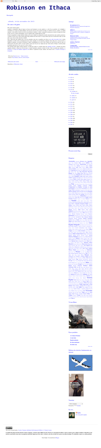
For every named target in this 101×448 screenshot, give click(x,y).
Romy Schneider (80, 272)
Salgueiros (70, 275)
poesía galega (80, 262)
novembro (73, 91)
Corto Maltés (90, 188)
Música (70, 250)
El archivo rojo (73, 344)
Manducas (16, 57)
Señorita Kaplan (26, 57)
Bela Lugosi (81, 170)
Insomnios (80, 218)
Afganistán (77, 161)
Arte (70, 167)
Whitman (90, 295)
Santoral (88, 275)
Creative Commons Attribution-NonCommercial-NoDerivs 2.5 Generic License (35, 430)
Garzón (77, 205)
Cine (72, 184)
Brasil (75, 174)
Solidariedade (71, 282)
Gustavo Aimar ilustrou (87, 209)
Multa (84, 248)
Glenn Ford (90, 206)
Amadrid (83, 162)
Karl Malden (82, 224)
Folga (87, 202)
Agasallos (89, 161)
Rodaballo (10, 49)
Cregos (70, 190)
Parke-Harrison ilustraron (87, 259)
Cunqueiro (82, 190)
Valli (73, 292)
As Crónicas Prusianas (75, 335)
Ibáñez (91, 215)
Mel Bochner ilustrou (79, 242)
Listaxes (83, 231)
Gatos (81, 205)
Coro (80, 188)
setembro (73, 97)
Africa (86, 161)
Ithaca (70, 221)
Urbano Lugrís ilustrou (79, 290)
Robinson (90, 270)
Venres (70, 293)
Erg (78, 197)
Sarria (81, 277)
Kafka (87, 222)
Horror (82, 215)
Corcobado (77, 188)
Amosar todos (90, 49)
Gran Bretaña (89, 208)
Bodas (78, 173)
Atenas (87, 167)
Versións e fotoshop (78, 293)
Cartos (74, 179)
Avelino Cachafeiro (79, 168)
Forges (70, 203)
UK (91, 288)
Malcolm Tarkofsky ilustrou (82, 235)
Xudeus (70, 298)
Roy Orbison (88, 272)
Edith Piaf (87, 194)
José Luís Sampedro (79, 222)
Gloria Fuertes (71, 208)
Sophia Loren (75, 282)
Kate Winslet (87, 224)
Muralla (87, 248)
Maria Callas (90, 238)
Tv (90, 288)
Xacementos (84, 296)
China (70, 184)
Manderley (71, 236)
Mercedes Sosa (79, 244)
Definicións (79, 191)
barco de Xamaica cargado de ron (21, 49)
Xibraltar (90, 296)
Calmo (81, 176)
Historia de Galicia (74, 36)
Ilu (69, 217)
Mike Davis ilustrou (79, 245)
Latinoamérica (82, 227)
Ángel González (76, 164)
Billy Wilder (77, 171)
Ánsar (75, 165)
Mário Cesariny (81, 239)
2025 (71, 77)
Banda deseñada (86, 169)
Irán (75, 219)
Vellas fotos (87, 292)
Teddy (80, 284)
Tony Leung (71, 288)
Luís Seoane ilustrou (81, 232)
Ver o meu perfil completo (81, 414)
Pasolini (79, 260)
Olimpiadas (71, 256)
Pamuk (70, 259)
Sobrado (90, 281)
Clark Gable (77, 184)
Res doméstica (76, 270)
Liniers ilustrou (75, 230)
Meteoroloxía (85, 244)
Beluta (84, 170)
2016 (71, 87)
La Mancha (80, 226)
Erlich (81, 197)
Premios (90, 264)
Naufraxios (89, 250)
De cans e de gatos (14, 24)
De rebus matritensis (74, 342)
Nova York (90, 253)
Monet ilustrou (89, 247)
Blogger (57, 437)
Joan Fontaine (83, 221)
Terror (74, 285)
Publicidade (71, 267)
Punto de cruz (77, 267)
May (88, 241)
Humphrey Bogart (86, 215)
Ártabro (90, 165)
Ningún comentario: (25, 56)
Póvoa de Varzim (85, 264)
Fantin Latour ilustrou (85, 200)
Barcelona (73, 170)
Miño (85, 245)
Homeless (90, 214)
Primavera (80, 265)
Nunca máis (71, 255)
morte (70, 248)
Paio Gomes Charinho (77, 257)
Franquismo (82, 203)
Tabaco (85, 282)
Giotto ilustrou (85, 206)
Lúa (91, 230)
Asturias (83, 167)
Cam (84, 176)
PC (70, 262)
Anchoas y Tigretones (75, 42)
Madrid (81, 233)
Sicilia (70, 281)
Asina (77, 167)
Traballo (75, 288)
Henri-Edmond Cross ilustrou (77, 212)
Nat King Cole (83, 250)
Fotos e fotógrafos (75, 203)
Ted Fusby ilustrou (76, 284)
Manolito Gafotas (72, 238)
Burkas (88, 174)
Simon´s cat (80, 281)
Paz (69, 262)
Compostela (85, 185)
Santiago (84, 275)
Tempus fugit (85, 284)
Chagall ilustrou (82, 180)
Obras (91, 255)
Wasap (87, 295)
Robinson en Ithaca (38, 8)
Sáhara (89, 274)
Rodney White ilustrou (85, 271)
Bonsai (87, 173)
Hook (76, 215)
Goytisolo (81, 208)
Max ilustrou (84, 241)
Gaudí (83, 205)
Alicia (80, 163)
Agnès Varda (71, 162)
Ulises (70, 290)
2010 (71, 110)
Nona (70, 253)
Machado (90, 232)
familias (78, 200)
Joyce (84, 222)
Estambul (71, 198)
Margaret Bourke (84, 238)
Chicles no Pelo (86, 182)
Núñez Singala (77, 255)
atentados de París (51, 46)
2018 (71, 83)
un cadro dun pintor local (55, 39)
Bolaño (82, 173)
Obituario (86, 255)
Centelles (77, 180)
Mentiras (74, 244)
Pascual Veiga (75, 260)
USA (84, 290)
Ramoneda (87, 268)
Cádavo (70, 176)
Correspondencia (84, 188)
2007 (71, 116)
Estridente (75, 198)
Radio (80, 268)
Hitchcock (78, 214)
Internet (85, 218)
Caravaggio (78, 177)
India (83, 217)
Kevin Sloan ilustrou (73, 226)
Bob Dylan (75, 173)
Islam (86, 220)
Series (75, 279)
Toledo (83, 287)
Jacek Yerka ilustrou (76, 221)
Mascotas (20, 57)
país (82, 257)
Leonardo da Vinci (81, 229)
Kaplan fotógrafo (74, 224)
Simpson (84, 281)
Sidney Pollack (74, 281)
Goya (78, 208)
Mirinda (88, 245)
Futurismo (90, 203)
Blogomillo (84, 171)
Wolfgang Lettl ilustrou (73, 296)
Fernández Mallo (71, 202)
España (86, 197)
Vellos (91, 292)
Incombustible (72, 217)
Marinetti (76, 239)
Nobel (91, 251)
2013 (71, 104)
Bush (90, 174)
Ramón (83, 268)
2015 (71, 89)
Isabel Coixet (82, 219)
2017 (71, 85)
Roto (84, 273)
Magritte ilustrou (72, 235)
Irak (73, 220)
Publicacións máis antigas (59, 61)
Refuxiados (70, 270)
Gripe (79, 209)
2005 (71, 120)
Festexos (79, 202)
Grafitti (85, 208)
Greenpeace (75, 209)
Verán (73, 293)
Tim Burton (88, 285)
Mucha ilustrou (79, 248)
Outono (86, 256)
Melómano (86, 242)
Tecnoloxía (70, 284)
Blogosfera (90, 171)
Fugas (86, 203)
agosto (72, 99)
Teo (89, 284)
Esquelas (90, 197)
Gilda (82, 206)
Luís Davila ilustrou (72, 232)
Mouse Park (73, 248)
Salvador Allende (76, 275)
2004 (71, 122)
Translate (79, 405)
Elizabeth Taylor (71, 197)
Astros (80, 167)
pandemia (73, 259)
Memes (90, 242)
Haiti (77, 211)
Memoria (71, 244)
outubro (73, 95)
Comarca (79, 185)
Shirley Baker (87, 279)
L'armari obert (73, 45)
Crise (73, 190)
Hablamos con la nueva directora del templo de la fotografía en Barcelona (80, 27)
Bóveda (72, 174)
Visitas (78, 295)
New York (85, 251)
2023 (71, 81)
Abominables (72, 161)
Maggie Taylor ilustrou (88, 233)
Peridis (73, 262)
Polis (87, 262)
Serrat (78, 279)
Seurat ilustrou (82, 279)
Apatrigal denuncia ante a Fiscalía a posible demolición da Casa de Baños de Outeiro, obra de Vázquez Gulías (80, 38)
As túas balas (73, 338)
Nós (87, 253)
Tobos (80, 287)
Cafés (73, 176)
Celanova (88, 179)
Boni (85, 173)
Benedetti (87, 170)
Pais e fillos (85, 257)
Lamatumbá (88, 226)
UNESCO (72, 290)
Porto (72, 264)
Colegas (74, 185)
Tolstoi (86, 287)
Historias (73, 214)
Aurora (90, 167)
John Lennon (88, 221)
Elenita (91, 195)
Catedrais (78, 179)
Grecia (70, 209)
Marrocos (85, 239)
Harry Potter (87, 211)
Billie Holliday (71, 171)
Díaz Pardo (74, 193)
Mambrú (90, 235)
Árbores (87, 165)
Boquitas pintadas (74, 340)
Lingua (70, 231)
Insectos (75, 218)
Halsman (83, 211)
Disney (82, 193)
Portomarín (76, 264)
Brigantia (78, 174)
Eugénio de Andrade (81, 198)
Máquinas (78, 238)
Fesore (76, 202)
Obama (82, 255)
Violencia (74, 295)
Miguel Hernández (72, 245)
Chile (91, 182)
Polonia (91, 262)
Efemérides (83, 196)
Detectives (70, 193)
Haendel (74, 211)
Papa (77, 259)
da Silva (85, 190)
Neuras (78, 251)
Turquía (87, 288)
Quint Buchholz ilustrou (88, 267)
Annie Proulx (71, 165)
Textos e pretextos (80, 285)
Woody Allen (79, 296)
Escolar (83, 197)
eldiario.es (72, 30)
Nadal (74, 250)
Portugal (80, 264)
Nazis (70, 251)
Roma (75, 273)
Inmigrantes (71, 218)
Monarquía (85, 247)
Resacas (80, 270)
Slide (88, 281)
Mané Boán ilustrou (82, 236)
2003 (71, 124)
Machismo (71, 233)
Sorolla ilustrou (81, 282)
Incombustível (78, 217)
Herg (13, 57)
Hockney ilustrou (84, 214)
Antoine (78, 165)
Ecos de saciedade (80, 194)
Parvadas (70, 260)
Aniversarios (83, 164)
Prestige (74, 265)
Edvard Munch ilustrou (76, 195)
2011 (71, 108)
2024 (71, 79)
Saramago (77, 277)
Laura (86, 227)
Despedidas (90, 191)
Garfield (74, 205)
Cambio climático (88, 176)
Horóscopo (79, 215)
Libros (90, 229)
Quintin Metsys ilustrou (73, 268)
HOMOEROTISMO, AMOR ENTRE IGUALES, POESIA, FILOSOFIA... (80, 47)
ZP (74, 298)
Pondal (70, 264)
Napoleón (78, 250)
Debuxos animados (72, 191)
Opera (74, 256)
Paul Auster (84, 260)
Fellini (91, 200)
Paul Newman (89, 260)
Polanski (84, 262)
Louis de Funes (88, 230)
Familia (74, 200)
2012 (71, 106)
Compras (90, 185)
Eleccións (88, 195)
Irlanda (77, 220)
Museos (90, 248)
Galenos (70, 205)
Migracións (90, 244)
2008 (71, 114)
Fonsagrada (90, 202)
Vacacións (89, 290)
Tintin (77, 287)
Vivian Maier (83, 295)
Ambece (88, 163)
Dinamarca (79, 193)
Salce (91, 274)
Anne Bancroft (89, 164)
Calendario (76, 176)
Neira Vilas (73, 251)
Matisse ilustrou (79, 241)
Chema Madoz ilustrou (79, 182)
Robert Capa (86, 270)
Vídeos (88, 294)
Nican (88, 251)
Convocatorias (72, 188)
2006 (71, 118)
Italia (91, 220)
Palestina (90, 257)
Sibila (91, 279)
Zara (72, 298)
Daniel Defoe (90, 190)
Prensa (70, 265)
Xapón (88, 296)
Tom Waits (90, 287)
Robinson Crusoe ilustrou (73, 271)
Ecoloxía (73, 194)
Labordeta (84, 226)
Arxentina (73, 167)
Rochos (79, 271)
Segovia (84, 277)
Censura (73, 180)
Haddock (71, 211)
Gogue (76, 208)
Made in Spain (76, 233)
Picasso (76, 262)
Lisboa (79, 230)
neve (82, 251)
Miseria (73, 247)
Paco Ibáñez (71, 257)
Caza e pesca (83, 179)
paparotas (80, 259)
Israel (89, 220)
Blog (81, 171)
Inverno (70, 220)
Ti (84, 286)
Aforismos (82, 161)
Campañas (74, 177)
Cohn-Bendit (90, 184)
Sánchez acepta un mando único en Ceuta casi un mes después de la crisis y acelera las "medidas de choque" (80, 32)
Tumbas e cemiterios (81, 288)
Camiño (70, 177)
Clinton (86, 184)
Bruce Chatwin (83, 174)
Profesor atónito (87, 265)
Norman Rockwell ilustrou (76, 253)
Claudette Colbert (82, 184)
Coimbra (70, 185)
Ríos (83, 270)
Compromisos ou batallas (75, 187)
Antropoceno (83, 165)
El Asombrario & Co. (75, 25)
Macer (87, 232)
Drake (88, 193)
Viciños (84, 293)
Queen (82, 267)
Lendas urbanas (75, 229)
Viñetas (70, 295)
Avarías (74, 169)
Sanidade (80, 275)
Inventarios (90, 218)
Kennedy (90, 224)
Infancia (90, 217)
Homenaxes (71, 215)
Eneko (76, 197)
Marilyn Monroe (72, 239)
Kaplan (90, 223)
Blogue (70, 173)
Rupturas (73, 274)
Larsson (76, 227)
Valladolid (70, 292)
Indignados (86, 217)
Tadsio (88, 282)
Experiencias (72, 43)
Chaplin (87, 180)
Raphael (91, 268)
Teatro (91, 282)
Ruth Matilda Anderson (79, 274)
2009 (71, 112)
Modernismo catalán (79, 247)
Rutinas (85, 274)
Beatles (77, 170)
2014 (71, 102)
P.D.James (90, 256)
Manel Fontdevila (89, 236)
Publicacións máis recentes (13, 61)
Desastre (85, 191)
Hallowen (79, 211)
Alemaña (76, 163)
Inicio (36, 61)
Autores (70, 169)
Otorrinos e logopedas (80, 256)
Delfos (82, 191)
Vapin (83, 292)
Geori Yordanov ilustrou (76, 206)
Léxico (87, 229)
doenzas (85, 193)
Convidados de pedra (87, 187)
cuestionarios (77, 190)
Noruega (83, 253)
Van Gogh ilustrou (78, 292)
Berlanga (90, 170)
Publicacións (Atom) (18, 64)
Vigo (91, 293)
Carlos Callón (83, 177)
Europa (87, 198)
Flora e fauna (83, 202)
